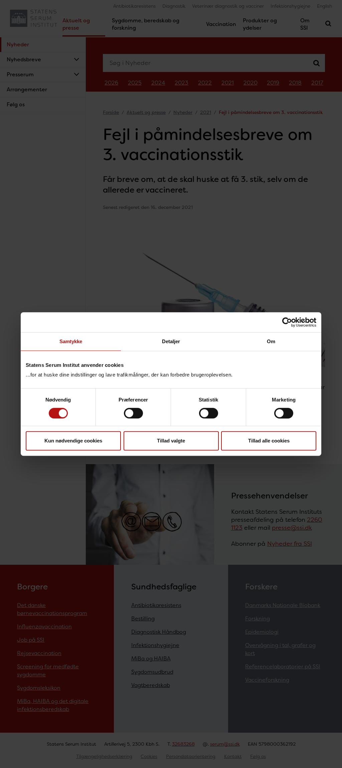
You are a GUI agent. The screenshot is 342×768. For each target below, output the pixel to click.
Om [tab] (271, 341)
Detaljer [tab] (171, 341)
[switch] (133, 413)
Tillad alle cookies (269, 440)
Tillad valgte (171, 440)
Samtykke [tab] (70, 341)
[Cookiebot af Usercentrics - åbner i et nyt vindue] (287, 322)
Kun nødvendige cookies (73, 440)
